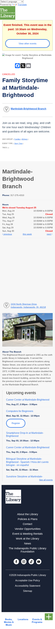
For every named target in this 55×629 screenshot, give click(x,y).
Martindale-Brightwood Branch (28, 108)
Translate (22, 4)
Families (17, 139)
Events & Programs (37, 621)
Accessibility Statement (27, 585)
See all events (46, 480)
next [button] (49, 234)
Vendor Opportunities (27, 528)
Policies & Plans (27, 519)
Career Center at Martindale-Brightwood (27, 399)
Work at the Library (27, 538)
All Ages (25, 139)
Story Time (18, 143)
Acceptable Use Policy (27, 580)
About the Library (27, 514)
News (27, 543)
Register (16, 423)
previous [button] (7, 234)
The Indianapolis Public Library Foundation (27, 550)
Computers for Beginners (19, 411)
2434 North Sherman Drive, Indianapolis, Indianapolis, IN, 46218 (28, 305)
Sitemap (27, 591)
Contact (27, 524)
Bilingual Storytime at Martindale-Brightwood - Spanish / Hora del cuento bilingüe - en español (27, 462)
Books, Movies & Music (9, 622)
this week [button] (27, 234)
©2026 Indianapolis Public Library (27, 575)
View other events (28, 43)
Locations (23, 619)
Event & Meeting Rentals (27, 533)
